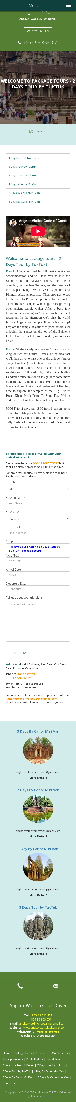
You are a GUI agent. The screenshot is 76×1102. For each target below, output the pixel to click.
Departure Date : (17, 583)
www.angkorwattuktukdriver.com (44, 1027)
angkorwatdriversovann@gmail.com (42, 1023)
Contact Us (40, 31)
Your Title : (12, 482)
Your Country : (15, 512)
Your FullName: (16, 498)
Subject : (11, 541)
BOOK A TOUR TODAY (46, 463)
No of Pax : (13, 555)
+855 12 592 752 (41, 1015)
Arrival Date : (14, 569)
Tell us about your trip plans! (24, 597)
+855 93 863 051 (40, 1019)
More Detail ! (38, 777)
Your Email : (13, 527)
